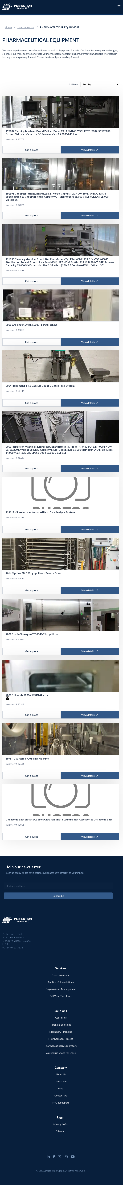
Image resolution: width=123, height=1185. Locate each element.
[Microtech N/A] (60, 493)
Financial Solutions (61, 1024)
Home (8, 27)
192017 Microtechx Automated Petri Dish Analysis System (40, 512)
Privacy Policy (61, 1124)
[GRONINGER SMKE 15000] (60, 305)
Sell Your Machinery (61, 996)
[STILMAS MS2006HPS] (60, 676)
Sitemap (60, 1131)
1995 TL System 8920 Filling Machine (27, 758)
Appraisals (61, 1017)
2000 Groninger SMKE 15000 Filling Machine (31, 324)
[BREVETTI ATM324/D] (60, 427)
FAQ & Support (60, 1102)
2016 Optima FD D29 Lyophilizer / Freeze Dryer (34, 573)
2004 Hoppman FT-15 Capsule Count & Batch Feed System (40, 385)
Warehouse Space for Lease (61, 1052)
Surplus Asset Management (61, 988)
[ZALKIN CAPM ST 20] (60, 174)
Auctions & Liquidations (61, 981)
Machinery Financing (60, 1031)
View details (88, 149)
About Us (60, 1074)
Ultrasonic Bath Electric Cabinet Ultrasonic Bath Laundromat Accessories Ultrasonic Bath (59, 819)
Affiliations (61, 1081)
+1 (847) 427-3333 (12, 947)
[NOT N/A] (60, 800)
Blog (60, 1088)
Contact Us (60, 1095)
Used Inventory (25, 27)
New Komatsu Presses (60, 1038)
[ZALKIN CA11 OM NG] (60, 112)
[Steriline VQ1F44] (60, 240)
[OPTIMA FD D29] (60, 554)
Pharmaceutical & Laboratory (61, 1045)
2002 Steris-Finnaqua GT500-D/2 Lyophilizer (32, 634)
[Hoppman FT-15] (60, 366)
